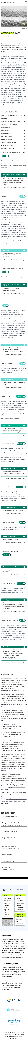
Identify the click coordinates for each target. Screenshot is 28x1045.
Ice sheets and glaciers (7, 36)
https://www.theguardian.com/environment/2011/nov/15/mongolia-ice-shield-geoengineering (14, 801)
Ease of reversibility (13, 139)
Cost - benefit (13, 130)
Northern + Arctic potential (13, 124)
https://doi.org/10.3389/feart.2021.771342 (13, 690)
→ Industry (6, 905)
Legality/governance (13, 145)
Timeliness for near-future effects (13, 121)
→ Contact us (19, 909)
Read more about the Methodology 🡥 (14, 187)
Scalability (13, 118)
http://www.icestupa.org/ (15, 734)
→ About (18, 898)
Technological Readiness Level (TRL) (13, 115)
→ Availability (19, 923)
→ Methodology (20, 903)
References (24, 28)
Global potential (13, 127)
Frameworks (6, 989)
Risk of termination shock (13, 142)
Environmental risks (13, 133)
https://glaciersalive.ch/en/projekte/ (11, 726)
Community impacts (13, 136)
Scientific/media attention (13, 148)
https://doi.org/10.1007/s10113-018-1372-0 (13, 750)
